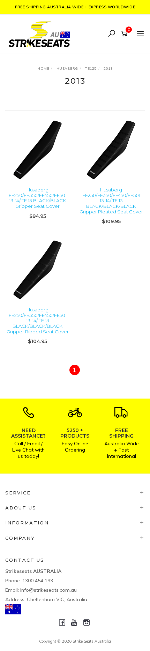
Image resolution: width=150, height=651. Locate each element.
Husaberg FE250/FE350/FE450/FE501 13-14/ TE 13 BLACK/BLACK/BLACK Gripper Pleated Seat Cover (111, 200)
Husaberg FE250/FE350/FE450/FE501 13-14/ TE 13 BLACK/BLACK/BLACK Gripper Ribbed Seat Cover (38, 320)
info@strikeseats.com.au (48, 590)
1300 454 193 (37, 580)
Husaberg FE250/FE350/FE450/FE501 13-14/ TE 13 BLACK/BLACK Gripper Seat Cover (38, 198)
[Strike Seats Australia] (40, 33)
